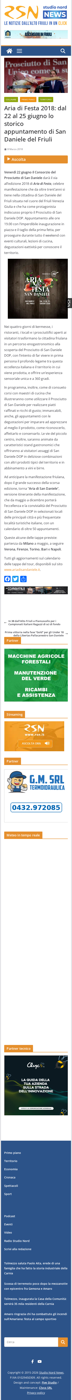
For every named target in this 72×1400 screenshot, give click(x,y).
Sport (8, 1194)
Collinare (11, 99)
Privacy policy (36, 1393)
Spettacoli (11, 1186)
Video (8, 1232)
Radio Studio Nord (17, 1241)
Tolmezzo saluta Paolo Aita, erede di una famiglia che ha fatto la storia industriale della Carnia (35, 1268)
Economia (11, 1169)
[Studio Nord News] (9, 51)
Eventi (8, 1224)
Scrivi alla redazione (17, 1249)
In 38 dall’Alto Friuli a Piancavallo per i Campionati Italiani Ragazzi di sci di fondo (34, 622)
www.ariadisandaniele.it (22, 569)
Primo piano (28, 99)
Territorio (46, 99)
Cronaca (9, 1177)
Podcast (9, 1216)
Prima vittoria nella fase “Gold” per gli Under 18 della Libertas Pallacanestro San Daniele (34, 634)
